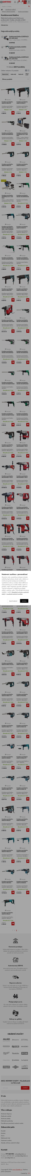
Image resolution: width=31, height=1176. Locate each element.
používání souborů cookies (14, 594)
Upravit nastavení (13, 601)
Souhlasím (24, 601)
